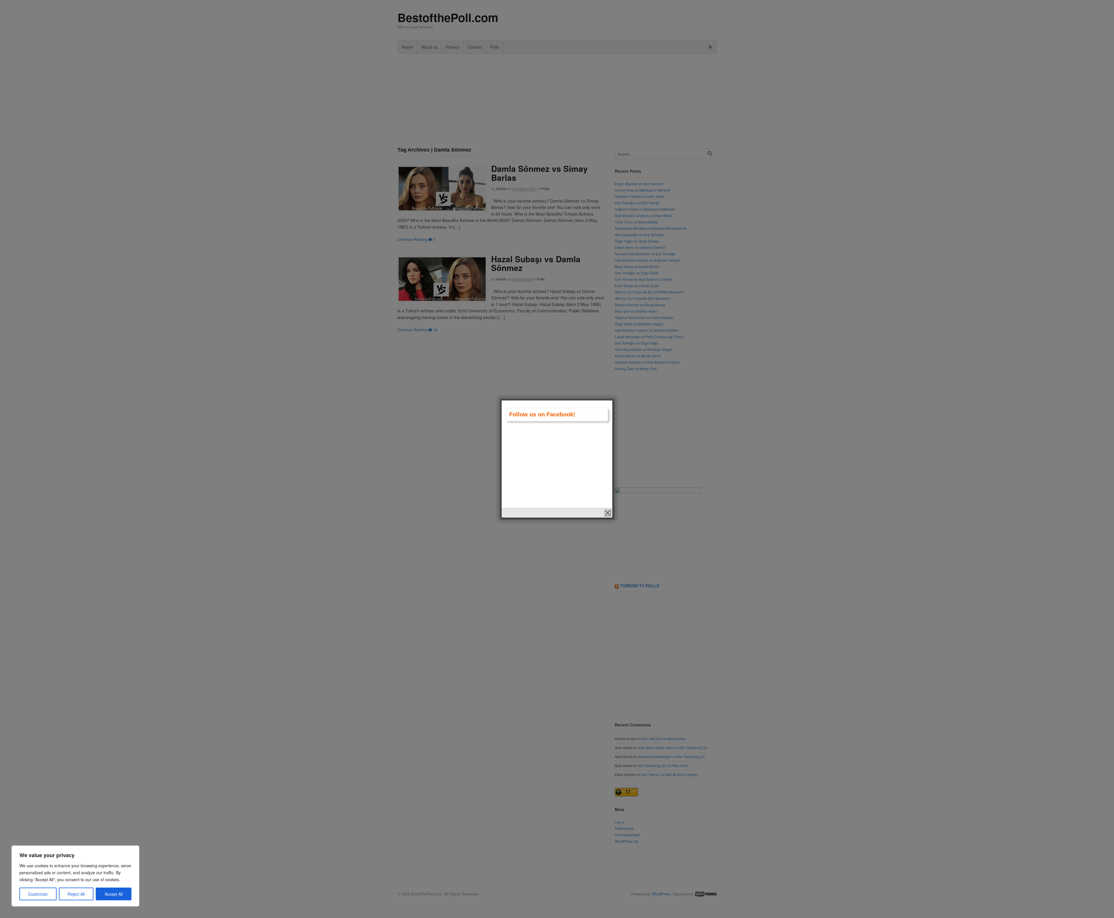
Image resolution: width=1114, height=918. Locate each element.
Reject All (76, 894)
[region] (75, 876)
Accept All (114, 894)
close (607, 512)
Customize (38, 894)
